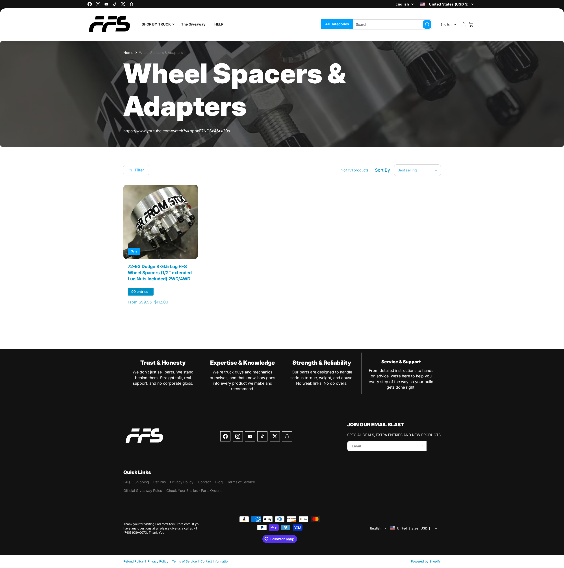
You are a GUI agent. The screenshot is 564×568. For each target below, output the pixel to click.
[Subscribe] (422, 446)
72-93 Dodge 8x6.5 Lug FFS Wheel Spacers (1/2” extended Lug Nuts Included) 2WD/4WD (160, 272)
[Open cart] (471, 24)
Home (128, 52)
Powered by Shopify (426, 561)
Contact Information (214, 561)
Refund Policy (133, 561)
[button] (157, 24)
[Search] (427, 24)
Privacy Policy (157, 561)
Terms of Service (184, 561)
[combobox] (390, 24)
